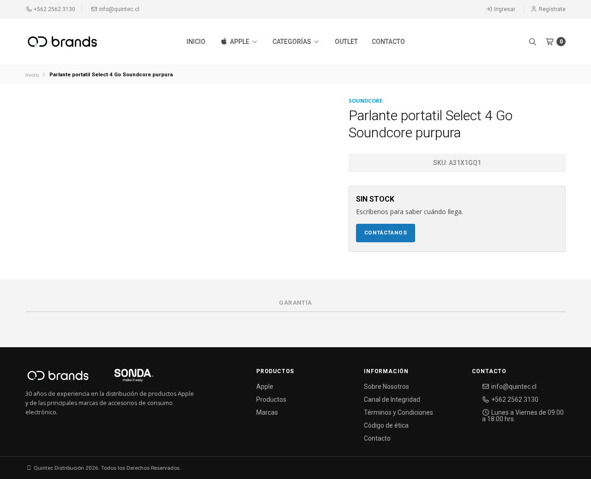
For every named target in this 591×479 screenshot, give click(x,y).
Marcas (267, 412)
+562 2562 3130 (53, 9)
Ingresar (504, 9)
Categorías (292, 41)
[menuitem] (196, 41)
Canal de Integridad (392, 399)
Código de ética (386, 425)
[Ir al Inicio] (62, 41)
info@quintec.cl (118, 9)
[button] (532, 41)
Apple (240, 41)
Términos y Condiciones (398, 412)
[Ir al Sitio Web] (123, 378)
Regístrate (551, 9)
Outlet (346, 41)
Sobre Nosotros (386, 386)
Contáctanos (385, 232)
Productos (271, 399)
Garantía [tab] (295, 302)
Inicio (196, 41)
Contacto (388, 41)
